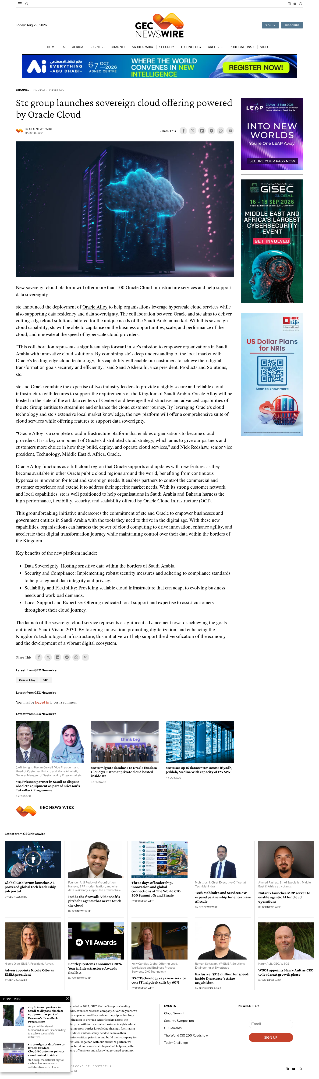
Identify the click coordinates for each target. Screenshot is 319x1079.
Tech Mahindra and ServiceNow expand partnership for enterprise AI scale (223, 897)
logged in (42, 702)
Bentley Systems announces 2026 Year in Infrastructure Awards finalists (95, 968)
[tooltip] (289, 3)
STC (45, 680)
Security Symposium (179, 1021)
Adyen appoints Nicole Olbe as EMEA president (29, 972)
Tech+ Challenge (176, 1042)
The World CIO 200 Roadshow (186, 1035)
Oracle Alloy (95, 306)
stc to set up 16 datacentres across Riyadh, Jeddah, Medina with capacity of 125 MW (199, 770)
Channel (22, 89)
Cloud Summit (174, 1013)
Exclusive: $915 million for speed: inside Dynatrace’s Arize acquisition (222, 978)
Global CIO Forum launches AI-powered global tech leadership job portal (30, 887)
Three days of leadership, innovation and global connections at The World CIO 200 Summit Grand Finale (156, 889)
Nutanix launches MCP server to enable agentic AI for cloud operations (284, 897)
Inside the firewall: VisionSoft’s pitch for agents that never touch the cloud (94, 901)
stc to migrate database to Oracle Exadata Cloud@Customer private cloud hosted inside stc (124, 772)
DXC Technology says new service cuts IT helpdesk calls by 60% (158, 980)
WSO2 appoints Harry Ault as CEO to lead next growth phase (285, 972)
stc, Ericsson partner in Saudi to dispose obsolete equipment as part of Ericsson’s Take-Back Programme (48, 786)
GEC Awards (173, 1028)
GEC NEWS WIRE (41, 129)
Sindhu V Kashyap (210, 988)
